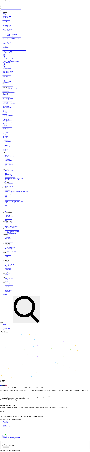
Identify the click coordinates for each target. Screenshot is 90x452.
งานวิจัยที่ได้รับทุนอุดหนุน (7, 121)
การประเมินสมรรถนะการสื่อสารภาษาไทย (10, 58)
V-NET (3, 54)
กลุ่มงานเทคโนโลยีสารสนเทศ (8, 35)
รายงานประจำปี (5, 102)
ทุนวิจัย (3, 124)
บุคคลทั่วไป (13, 445)
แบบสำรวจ (4, 131)
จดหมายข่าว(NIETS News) (7, 98)
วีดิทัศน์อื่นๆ (4, 137)
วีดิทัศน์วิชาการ (5, 136)
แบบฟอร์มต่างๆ (7, 291)
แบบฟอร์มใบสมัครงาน (6, 141)
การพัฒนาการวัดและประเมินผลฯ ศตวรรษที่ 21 (11, 61)
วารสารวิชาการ (5, 119)
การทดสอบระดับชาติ (6, 81)
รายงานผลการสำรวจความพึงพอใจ (9, 108)
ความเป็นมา (4, 14)
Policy (3, 429)
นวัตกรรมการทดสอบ (6, 228)
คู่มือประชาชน (5, 421)
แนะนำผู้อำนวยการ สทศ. (7, 42)
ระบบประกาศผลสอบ (6, 77)
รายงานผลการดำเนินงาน (7, 107)
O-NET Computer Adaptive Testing (8, 92)
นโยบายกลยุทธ (5, 22)
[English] (9, 1)
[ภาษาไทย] (6, 1)
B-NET (3, 56)
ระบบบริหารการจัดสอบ (6, 75)
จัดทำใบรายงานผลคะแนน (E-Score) (9, 84)
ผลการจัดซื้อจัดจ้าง (6, 112)
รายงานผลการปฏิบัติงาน (7, 101)
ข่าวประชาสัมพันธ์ (6, 97)
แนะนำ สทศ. (4, 152)
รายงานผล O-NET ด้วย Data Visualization (9, 88)
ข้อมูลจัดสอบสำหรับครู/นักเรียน (8, 52)
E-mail (2, 442)
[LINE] (5, 434)
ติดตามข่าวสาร (6, 446)
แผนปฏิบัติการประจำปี (6, 106)
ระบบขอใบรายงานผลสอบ (7, 72)
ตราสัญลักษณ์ (5, 18)
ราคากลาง (4, 114)
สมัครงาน (4, 138)
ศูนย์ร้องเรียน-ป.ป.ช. (6, 426)
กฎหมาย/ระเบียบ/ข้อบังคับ (7, 16)
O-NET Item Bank (5, 91)
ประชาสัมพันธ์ (5, 94)
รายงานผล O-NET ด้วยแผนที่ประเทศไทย (10, 90)
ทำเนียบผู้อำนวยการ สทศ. (7, 44)
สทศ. (3, 13)
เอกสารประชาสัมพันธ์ (6, 99)
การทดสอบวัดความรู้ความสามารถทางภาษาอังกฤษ (14, 201)
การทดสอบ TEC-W (6, 48)
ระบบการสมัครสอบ (6, 76)
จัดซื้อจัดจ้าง (4, 110)
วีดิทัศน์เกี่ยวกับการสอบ (9, 278)
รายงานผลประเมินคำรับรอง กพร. (11, 247)
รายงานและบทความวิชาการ (7, 120)
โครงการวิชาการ (5, 123)
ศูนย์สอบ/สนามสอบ (6, 62)
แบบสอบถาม (5, 132)
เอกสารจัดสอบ (5, 149)
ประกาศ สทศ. (5, 95)
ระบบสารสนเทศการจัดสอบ (7, 71)
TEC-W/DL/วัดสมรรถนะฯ (7, 68)
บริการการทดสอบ (5, 47)
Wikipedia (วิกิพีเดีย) (6, 26)
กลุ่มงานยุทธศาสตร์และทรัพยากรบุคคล (9, 34)
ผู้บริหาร (4, 31)
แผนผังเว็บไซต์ (5, 422)
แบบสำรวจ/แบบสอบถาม (7, 129)
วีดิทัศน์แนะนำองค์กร (6, 25)
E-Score (4, 78)
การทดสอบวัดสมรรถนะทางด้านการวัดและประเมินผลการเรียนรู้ (14, 50)
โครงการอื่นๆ (7, 211)
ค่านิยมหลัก (4, 21)
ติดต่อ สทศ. (4, 150)
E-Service (4, 225)
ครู (9, 445)
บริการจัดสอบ (5, 187)
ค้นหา (1, 322)
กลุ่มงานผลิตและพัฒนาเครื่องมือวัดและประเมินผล (11, 37)
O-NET (3, 53)
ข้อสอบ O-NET (5, 145)
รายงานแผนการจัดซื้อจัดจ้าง (7, 116)
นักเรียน (6, 445)
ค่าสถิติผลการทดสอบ (6, 146)
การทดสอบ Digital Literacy (7, 51)
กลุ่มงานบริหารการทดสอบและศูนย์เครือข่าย (10, 38)
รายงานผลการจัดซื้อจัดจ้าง (7, 115)
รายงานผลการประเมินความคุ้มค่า (8, 103)
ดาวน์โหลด (4, 287)
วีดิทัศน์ (4, 133)
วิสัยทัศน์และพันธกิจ (6, 20)
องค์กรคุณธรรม (5, 128)
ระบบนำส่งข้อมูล (5, 73)
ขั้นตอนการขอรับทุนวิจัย (7, 127)
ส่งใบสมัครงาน (5, 142)
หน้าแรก (4, 324)
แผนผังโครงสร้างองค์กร (7, 29)
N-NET (3, 57)
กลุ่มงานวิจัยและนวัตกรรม (7, 39)
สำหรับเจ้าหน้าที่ (5, 424)
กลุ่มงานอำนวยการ (6, 33)
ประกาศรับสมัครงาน (6, 140)
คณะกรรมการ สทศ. (6, 30)
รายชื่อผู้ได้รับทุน (5, 125)
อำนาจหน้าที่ (5, 17)
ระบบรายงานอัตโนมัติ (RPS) (7, 86)
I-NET (3, 55)
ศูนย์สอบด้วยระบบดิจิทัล (7, 24)
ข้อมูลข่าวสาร (5, 234)
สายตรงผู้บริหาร (5, 43)
